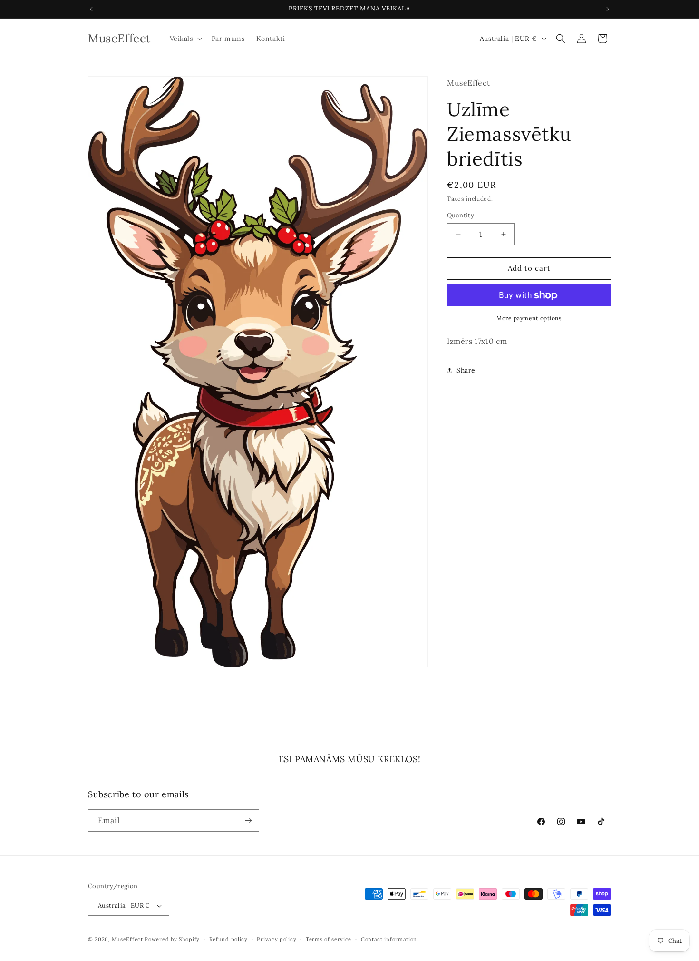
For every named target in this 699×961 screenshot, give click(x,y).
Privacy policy (276, 938)
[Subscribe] (248, 820)
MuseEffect (127, 939)
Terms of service (328, 938)
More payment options (529, 318)
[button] (185, 39)
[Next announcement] (607, 9)
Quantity (460, 215)
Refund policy (228, 938)
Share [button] (466, 370)
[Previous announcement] (91, 9)
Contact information (389, 938)
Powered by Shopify (172, 939)
